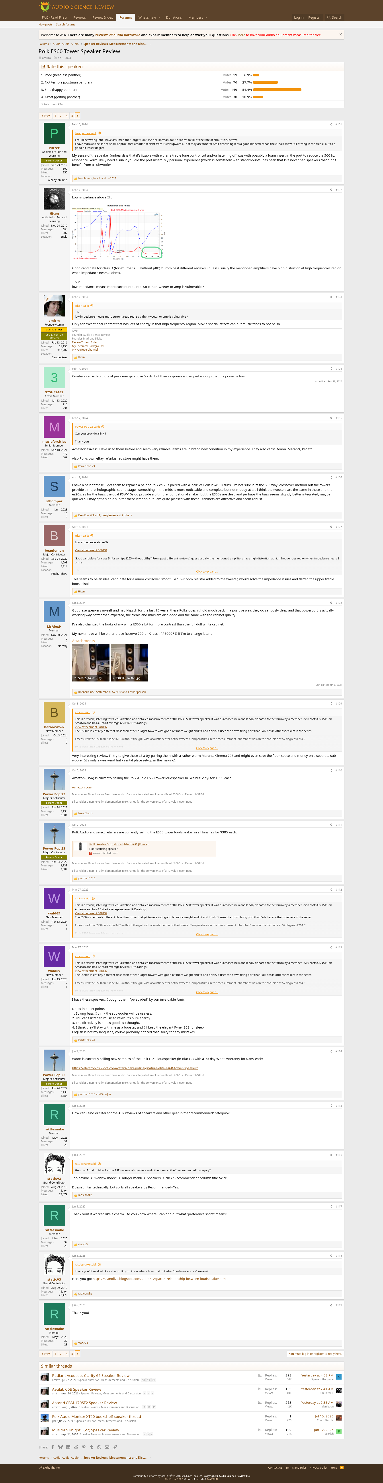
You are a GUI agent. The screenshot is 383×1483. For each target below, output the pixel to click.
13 (154, 1407)
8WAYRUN (212, 1479)
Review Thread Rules (85, 342)
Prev (47, 116)
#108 (339, 603)
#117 (339, 1206)
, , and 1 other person (112, 692)
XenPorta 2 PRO (174, 1479)
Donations (174, 17)
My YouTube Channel (85, 349)
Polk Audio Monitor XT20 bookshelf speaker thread (96, 1416)
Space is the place (322, 1379)
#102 (339, 190)
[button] (159, 17)
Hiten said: (82, 306)
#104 (339, 369)
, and (97, 178)
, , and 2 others (105, 515)
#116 (339, 1155)
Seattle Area (59, 357)
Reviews (79, 17)
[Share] (331, 124)
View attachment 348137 (91, 727)
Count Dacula (325, 1420)
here (242, 35)
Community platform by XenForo (168, 1475)
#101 (339, 124)
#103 (339, 297)
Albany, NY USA (57, 180)
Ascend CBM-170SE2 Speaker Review (84, 1402)
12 (149, 1407)
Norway (62, 646)
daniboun (328, 1406)
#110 (339, 770)
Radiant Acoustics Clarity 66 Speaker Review (90, 1375)
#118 (339, 1256)
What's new (147, 17)
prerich (329, 1434)
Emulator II (327, 1393)
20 (153, 1380)
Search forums (65, 24)
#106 (339, 477)
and (94, 1094)
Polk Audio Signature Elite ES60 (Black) (119, 844)
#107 (339, 527)
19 (148, 1380)
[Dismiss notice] (340, 35)
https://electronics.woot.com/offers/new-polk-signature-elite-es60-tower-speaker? (135, 1068)
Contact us (275, 1467)
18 (143, 1380)
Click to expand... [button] (207, 571)
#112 (339, 889)
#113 (339, 947)
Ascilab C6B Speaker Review (76, 1389)
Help (334, 1467)
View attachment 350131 (91, 550)
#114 (339, 1051)
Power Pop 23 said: (87, 427)
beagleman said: (85, 133)
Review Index (102, 17)
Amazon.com (82, 787)
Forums (125, 17)
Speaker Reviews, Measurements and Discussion (108, 1380)
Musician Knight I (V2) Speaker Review (85, 1430)
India (64, 237)
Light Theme (51, 1467)
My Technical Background (88, 346)
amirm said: (82, 712)
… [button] (61, 116)
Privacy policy (319, 1467)
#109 (339, 703)
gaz (54, 1421)
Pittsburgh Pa (59, 574)
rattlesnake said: (85, 1164)
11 (144, 1407)
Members (195, 17)
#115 (339, 1106)
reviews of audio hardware (118, 35)
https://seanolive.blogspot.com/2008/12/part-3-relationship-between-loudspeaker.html (160, 1278)
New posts (46, 24)
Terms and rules (296, 1467)
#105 (339, 418)
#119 (339, 1305)
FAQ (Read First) (54, 17)
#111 (339, 825)
